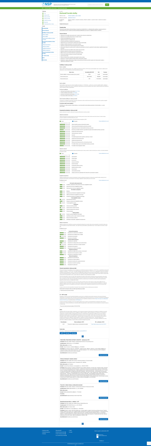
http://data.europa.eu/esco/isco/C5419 (98, 324)
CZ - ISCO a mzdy (45, 55)
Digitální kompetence (47, 48)
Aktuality (44, 433)
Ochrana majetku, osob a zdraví (51, 8)
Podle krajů (67, 333)
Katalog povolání (45, 430)
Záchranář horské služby (62, 8)
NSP (42, 8)
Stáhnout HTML (47, 18)
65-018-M (75, 92)
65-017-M (77, 91)
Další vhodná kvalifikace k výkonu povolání (49, 39)
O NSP (70, 430)
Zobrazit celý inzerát (103, 355)
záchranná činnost (71, 17)
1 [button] (82, 336)
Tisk (45, 13)
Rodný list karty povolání (60, 432)
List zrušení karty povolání (61, 435)
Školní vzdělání (45, 34)
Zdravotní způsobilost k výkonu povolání (48, 53)
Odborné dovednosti (46, 44)
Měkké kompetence (46, 50)
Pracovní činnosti (45, 30)
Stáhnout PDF (46, 15)
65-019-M (77, 94)
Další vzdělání (45, 36)
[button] (81, 336)
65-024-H (75, 95)
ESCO (43, 57)
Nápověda (46, 22)
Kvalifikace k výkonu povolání (47, 32)
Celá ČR (62, 333)
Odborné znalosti (46, 46)
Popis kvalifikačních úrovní (104, 121)
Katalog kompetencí (46, 432)
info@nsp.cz (101, 440)
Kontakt (70, 432)
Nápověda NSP (58, 430)
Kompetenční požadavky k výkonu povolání (48, 42)
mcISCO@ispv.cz (78, 299)
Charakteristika (45, 28)
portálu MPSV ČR (83, 330)
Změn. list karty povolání (60, 433)
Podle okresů (73, 333)
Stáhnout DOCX (47, 16)
